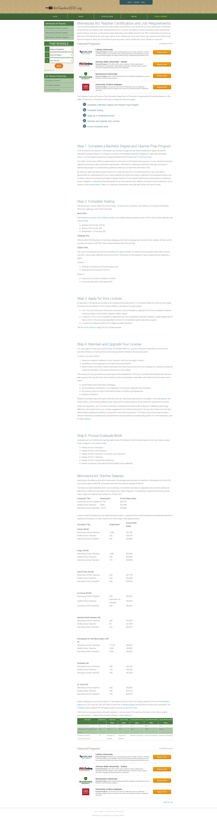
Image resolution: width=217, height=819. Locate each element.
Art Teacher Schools (53, 90)
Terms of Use (119, 811)
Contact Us (102, 811)
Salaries (134, 16)
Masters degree (129, 704)
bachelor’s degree (139, 154)
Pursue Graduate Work (97, 126)
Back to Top (168, 802)
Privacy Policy (110, 811)
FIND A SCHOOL (161, 16)
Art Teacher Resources (56, 76)
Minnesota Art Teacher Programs (57, 37)
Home (55, 16)
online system (89, 327)
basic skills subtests (100, 217)
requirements (95, 184)
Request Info (162, 52)
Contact (136, 2)
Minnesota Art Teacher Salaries (57, 33)
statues (164, 398)
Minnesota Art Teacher (56, 24)
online (109, 348)
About (129, 2)
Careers (81, 16)
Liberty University (104, 49)
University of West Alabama (109, 84)
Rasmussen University (106, 74)
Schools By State (107, 16)
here (150, 157)
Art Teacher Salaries (53, 85)
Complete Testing (95, 110)
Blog (143, 2)
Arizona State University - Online (111, 62)
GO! (59, 66)
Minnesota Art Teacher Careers (57, 28)
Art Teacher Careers (53, 80)
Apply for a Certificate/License (100, 116)
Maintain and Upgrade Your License (103, 121)
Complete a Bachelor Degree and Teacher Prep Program (113, 105)
